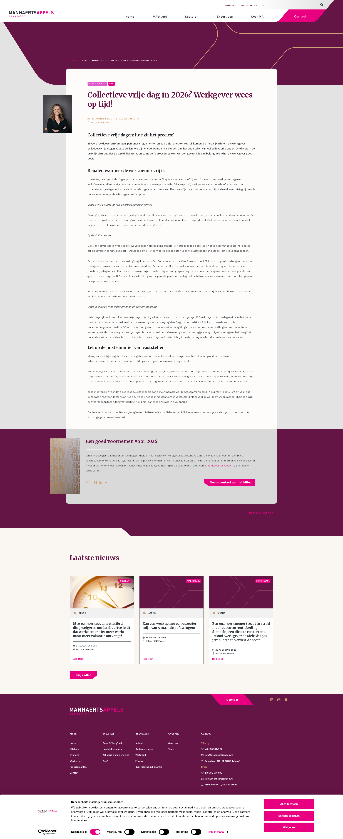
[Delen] (106, 482)
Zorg (105, 761)
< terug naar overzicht (260, 513)
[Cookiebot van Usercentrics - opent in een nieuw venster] (47, 832)
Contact (232, 700)
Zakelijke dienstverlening (116, 755)
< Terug (73, 60)
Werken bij (230, 5)
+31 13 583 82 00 (213, 749)
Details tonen (216, 831)
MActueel (160, 17)
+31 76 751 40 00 (213, 772)
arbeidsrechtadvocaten (219, 465)
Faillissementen (249, 5)
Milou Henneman (100, 122)
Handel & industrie (112, 749)
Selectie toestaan (289, 815)
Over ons (74, 755)
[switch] (129, 832)
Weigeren (289, 827)
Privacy (139, 761)
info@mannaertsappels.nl (219, 755)
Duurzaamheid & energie (148, 767)
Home (129, 17)
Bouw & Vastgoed (112, 743)
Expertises (225, 17)
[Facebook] (95, 482)
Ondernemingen (144, 749)
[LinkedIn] (101, 482)
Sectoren (191, 17)
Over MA (257, 17)
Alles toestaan (289, 803)
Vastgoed (140, 755)
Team (171, 749)
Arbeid (139, 743)
